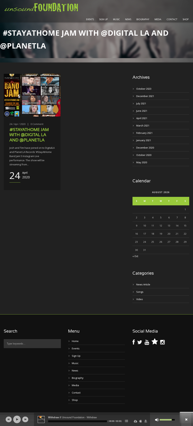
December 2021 (145, 96)
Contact (172, 19)
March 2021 (142, 125)
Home (75, 341)
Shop (186, 19)
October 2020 (143, 155)
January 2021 (143, 140)
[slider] (77, 421)
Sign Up (103, 19)
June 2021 (141, 110)
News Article (143, 284)
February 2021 (144, 133)
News (128, 19)
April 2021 (141, 118)
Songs (139, 292)
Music (116, 19)
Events (90, 19)
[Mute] (157, 420)
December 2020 (145, 147)
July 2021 (141, 103)
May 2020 (141, 162)
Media (158, 19)
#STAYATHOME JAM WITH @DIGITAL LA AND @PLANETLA (29, 135)
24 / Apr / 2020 (17, 124)
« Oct (135, 256)
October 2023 (143, 88)
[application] (96, 419)
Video (139, 299)
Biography (142, 19)
